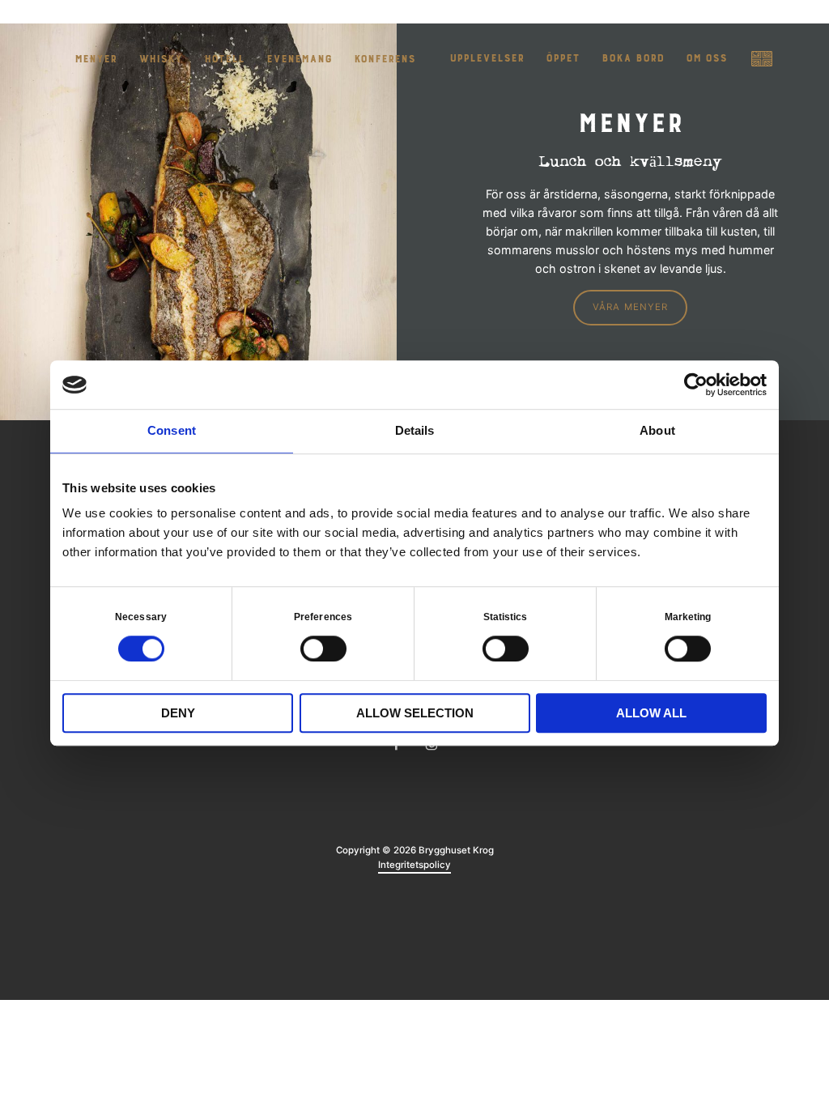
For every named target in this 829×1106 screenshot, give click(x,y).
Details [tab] (415, 430)
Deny (178, 713)
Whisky (160, 59)
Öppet (563, 58)
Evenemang (299, 59)
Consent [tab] (171, 430)
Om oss (706, 58)
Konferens (384, 59)
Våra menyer (631, 307)
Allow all (651, 713)
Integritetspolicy (414, 864)
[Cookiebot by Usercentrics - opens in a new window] (696, 384)
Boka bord (633, 58)
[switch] (323, 648)
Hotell (224, 59)
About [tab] (657, 430)
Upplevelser (486, 58)
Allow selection (415, 713)
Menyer (95, 59)
